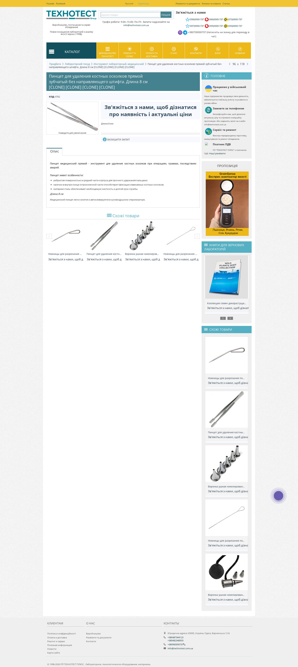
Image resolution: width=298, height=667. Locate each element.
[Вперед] (247, 63)
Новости (51, 648)
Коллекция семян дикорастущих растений (232, 303)
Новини (240, 53)
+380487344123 (175, 637)
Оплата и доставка (57, 637)
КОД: (52, 96)
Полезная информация (59, 645)
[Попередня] (229, 63)
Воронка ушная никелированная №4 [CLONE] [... (142, 254)
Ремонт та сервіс (129, 55)
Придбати (55, 64)
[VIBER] (278, 497)
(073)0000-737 (235, 19)
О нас (173, 53)
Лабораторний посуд (77, 64)
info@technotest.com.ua (180, 648)
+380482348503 (175, 640)
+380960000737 (175, 644)
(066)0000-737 (216, 19)
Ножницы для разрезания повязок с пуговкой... (65, 254)
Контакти (196, 53)
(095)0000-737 (216, 25)
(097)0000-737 (197, 25)
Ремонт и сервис (56, 641)
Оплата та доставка (152, 55)
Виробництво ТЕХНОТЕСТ (107, 55)
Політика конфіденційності (61, 633)
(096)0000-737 (197, 19)
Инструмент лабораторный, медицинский (119, 64)
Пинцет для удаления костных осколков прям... (104, 254)
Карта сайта (53, 652)
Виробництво (93, 633)
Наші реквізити (217, 153)
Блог (218, 53)
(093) (235, 25)
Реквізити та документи (98, 637)
